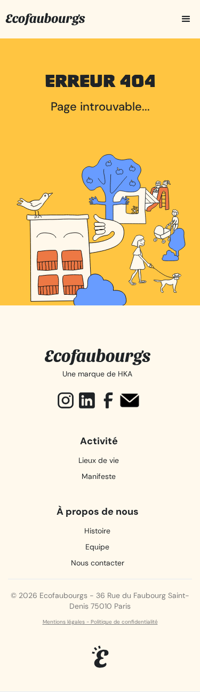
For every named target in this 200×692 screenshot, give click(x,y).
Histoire (97, 531)
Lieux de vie (98, 460)
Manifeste (99, 476)
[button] (185, 19)
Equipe (97, 547)
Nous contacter (97, 563)
